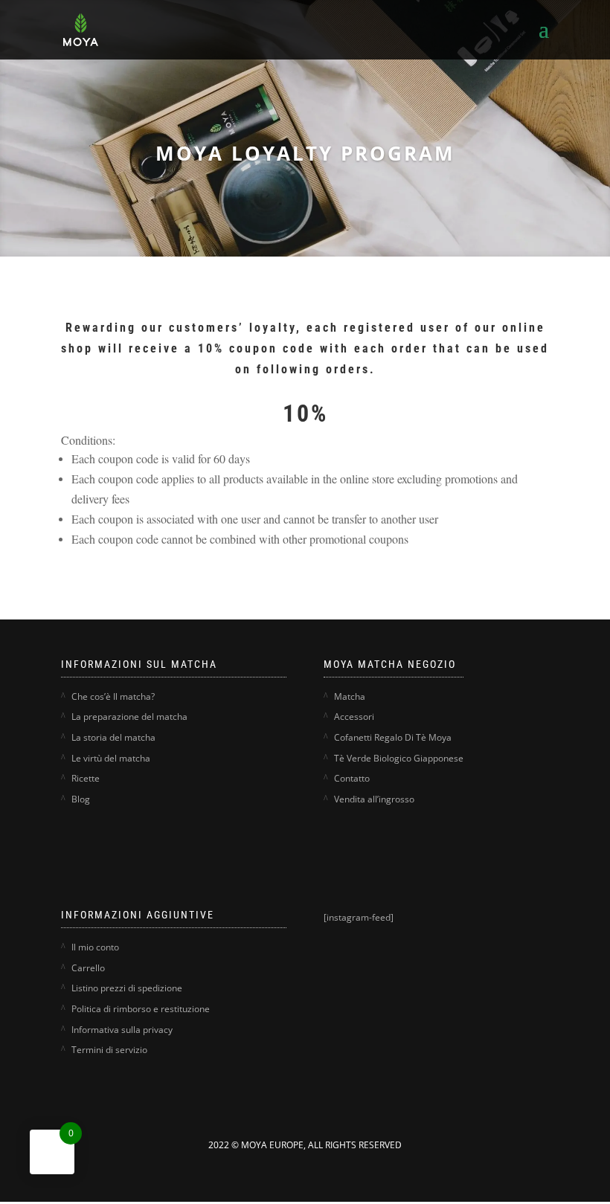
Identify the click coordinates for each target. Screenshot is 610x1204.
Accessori (354, 716)
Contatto (352, 778)
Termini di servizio (109, 1049)
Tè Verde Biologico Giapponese (398, 758)
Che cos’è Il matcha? (113, 696)
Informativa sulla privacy (122, 1029)
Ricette (85, 778)
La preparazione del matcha (129, 716)
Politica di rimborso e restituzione (140, 1008)
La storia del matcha (113, 737)
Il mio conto (95, 947)
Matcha (349, 696)
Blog (80, 799)
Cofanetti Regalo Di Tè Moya (393, 737)
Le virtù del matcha (110, 758)
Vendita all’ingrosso (374, 799)
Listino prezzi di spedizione (126, 988)
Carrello (88, 968)
